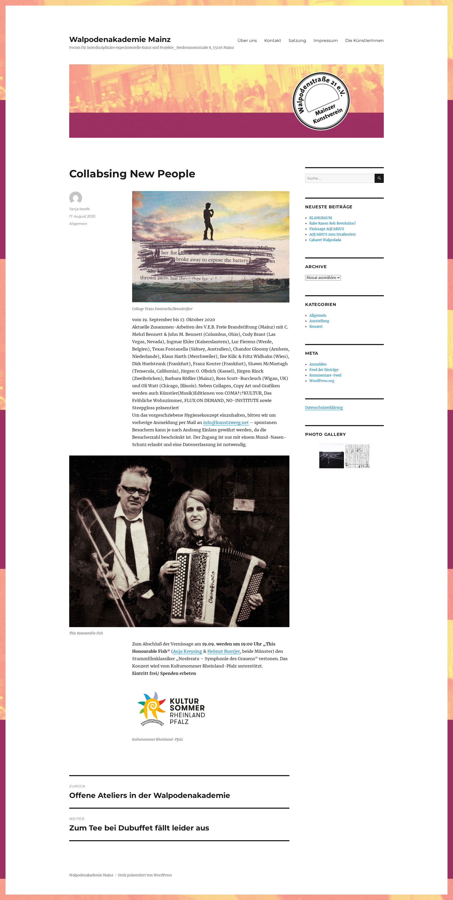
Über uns (247, 40)
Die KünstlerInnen (364, 40)
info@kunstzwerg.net (226, 422)
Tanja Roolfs (79, 209)
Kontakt (272, 40)
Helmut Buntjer (223, 651)
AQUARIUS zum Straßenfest (332, 234)
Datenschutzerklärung (324, 407)
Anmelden (318, 364)
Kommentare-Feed (325, 375)
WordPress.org (321, 381)
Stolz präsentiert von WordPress (145, 875)
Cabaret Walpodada (325, 240)
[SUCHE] (379, 178)
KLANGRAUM (320, 218)
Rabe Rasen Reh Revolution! (332, 223)
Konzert (316, 326)
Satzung (297, 40)
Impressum (326, 40)
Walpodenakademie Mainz (120, 39)
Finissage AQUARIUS (326, 229)
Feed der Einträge (323, 370)
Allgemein (78, 223)
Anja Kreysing (187, 651)
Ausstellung (319, 321)
